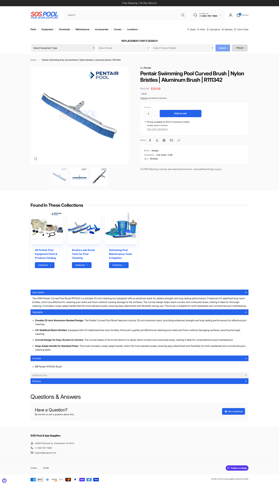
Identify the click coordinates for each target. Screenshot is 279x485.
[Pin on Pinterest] (164, 140)
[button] (242, 15)
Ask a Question (235, 411)
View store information (157, 129)
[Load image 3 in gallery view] (99, 177)
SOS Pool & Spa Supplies (225, 479)
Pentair (145, 67)
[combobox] (126, 15)
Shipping (143, 98)
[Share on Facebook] (150, 140)
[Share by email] (171, 140)
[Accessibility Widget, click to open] (4, 480)
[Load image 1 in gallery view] (60, 177)
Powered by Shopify (241, 479)
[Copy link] (178, 140)
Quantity (147, 107)
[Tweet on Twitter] (157, 140)
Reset (239, 47)
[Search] (183, 15)
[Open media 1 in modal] (80, 115)
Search (223, 48)
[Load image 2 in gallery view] (79, 177)
